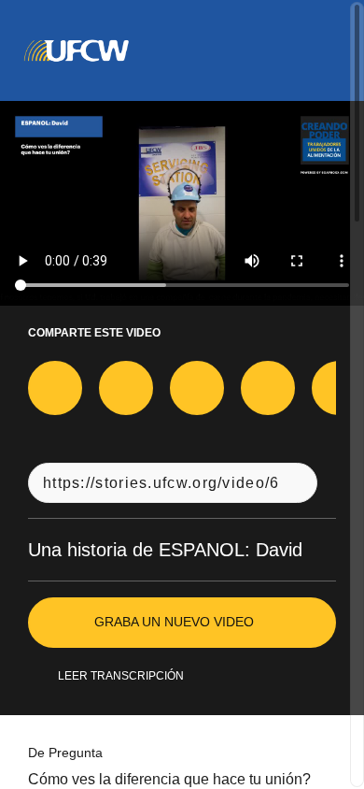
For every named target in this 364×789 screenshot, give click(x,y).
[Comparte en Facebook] (55, 388)
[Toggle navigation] (325, 50)
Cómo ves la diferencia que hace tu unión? (181, 779)
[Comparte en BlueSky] (268, 388)
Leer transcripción (120, 675)
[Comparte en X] (126, 388)
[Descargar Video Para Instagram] (197, 388)
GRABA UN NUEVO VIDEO (174, 621)
